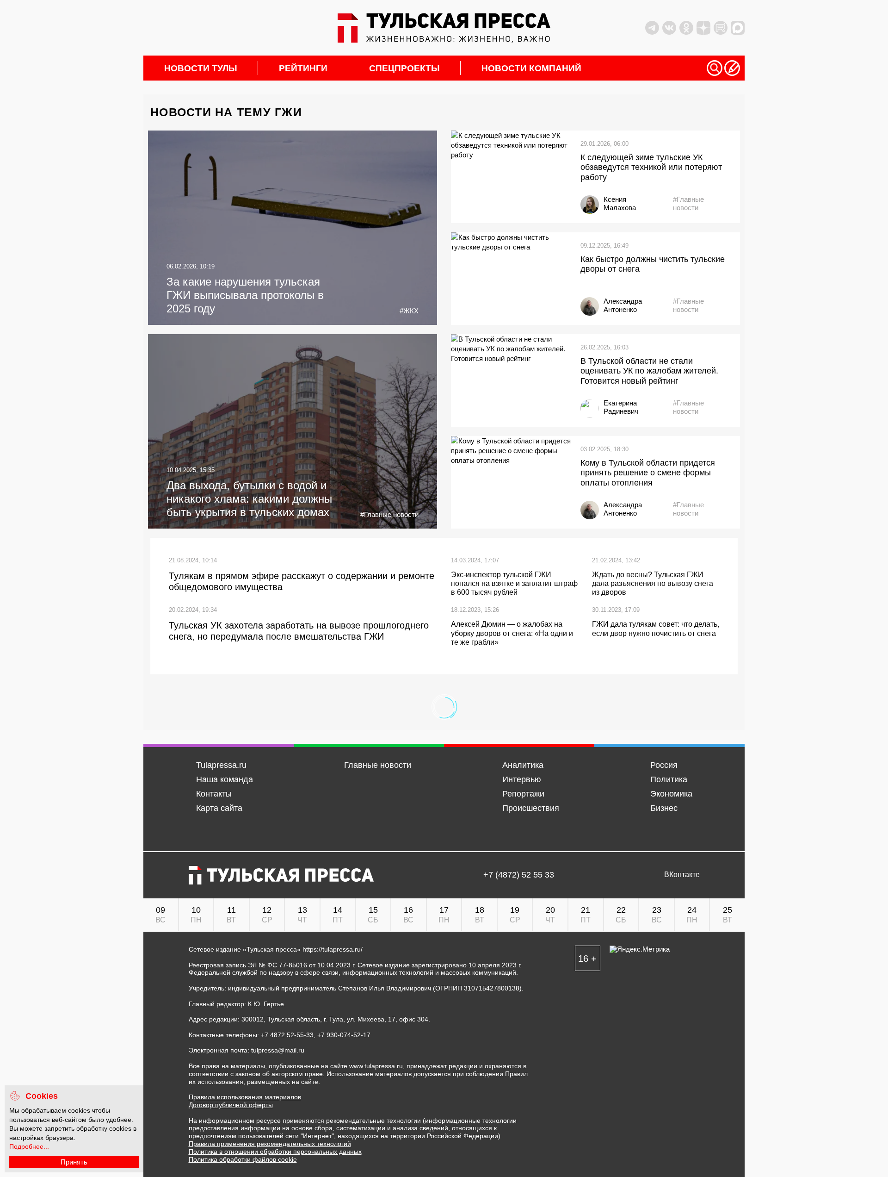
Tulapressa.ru (221, 765)
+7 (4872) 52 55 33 (518, 875)
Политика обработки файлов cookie (243, 1159)
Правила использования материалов (245, 1097)
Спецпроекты (404, 68)
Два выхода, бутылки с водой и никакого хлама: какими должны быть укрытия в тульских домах (249, 498)
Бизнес (664, 808)
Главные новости (377, 765)
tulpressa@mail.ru (277, 1050)
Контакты (214, 793)
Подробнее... (29, 1146)
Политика (668, 779)
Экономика (671, 793)
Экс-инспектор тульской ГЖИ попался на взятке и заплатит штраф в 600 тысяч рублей (514, 583)
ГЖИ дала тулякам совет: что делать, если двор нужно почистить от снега (655, 628)
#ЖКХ (409, 311)
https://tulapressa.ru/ (332, 949)
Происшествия (530, 808)
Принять (74, 1162)
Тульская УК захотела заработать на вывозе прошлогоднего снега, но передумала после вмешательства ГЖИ (299, 630)
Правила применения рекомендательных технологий (270, 1143)
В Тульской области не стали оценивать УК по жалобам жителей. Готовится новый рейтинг (649, 371)
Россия (664, 765)
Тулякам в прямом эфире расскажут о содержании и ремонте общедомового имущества (301, 581)
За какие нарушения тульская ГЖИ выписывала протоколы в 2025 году (245, 295)
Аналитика (522, 765)
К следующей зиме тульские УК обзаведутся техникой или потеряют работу (651, 167)
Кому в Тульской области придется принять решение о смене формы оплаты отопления (647, 472)
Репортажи (523, 793)
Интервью (521, 779)
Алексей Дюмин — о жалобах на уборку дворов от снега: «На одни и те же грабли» (512, 633)
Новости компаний (531, 68)
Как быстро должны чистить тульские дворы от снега (652, 264)
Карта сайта (219, 808)
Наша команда (224, 779)
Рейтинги (303, 68)
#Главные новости (688, 203)
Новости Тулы (200, 68)
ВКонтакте (682, 874)
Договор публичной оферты (231, 1104)
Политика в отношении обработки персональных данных (275, 1151)
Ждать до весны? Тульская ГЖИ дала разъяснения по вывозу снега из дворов (652, 583)
